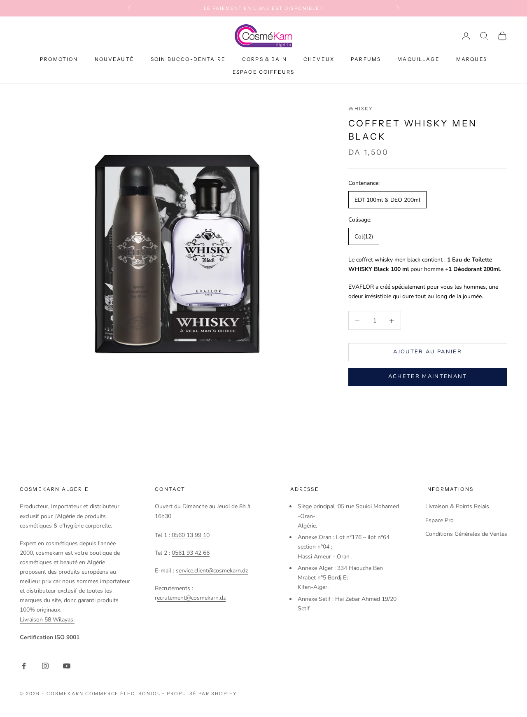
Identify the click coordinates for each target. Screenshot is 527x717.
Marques (471, 59)
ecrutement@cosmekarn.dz (191, 598)
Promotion (59, 59)
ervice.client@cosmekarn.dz (213, 571)
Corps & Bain (264, 59)
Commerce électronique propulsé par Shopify (161, 693)
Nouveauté (114, 59)
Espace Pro (439, 520)
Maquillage (418, 59)
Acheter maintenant (427, 377)
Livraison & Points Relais (457, 506)
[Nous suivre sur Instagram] (45, 666)
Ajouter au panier (427, 351)
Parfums (366, 59)
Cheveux (318, 59)
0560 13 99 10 (191, 535)
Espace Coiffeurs (264, 72)
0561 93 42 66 (191, 553)
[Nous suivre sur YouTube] (67, 666)
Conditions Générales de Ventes (466, 534)
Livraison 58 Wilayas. (47, 620)
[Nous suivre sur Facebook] (24, 666)
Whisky (360, 108)
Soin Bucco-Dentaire (188, 59)
